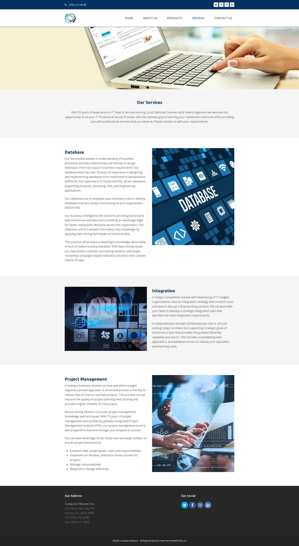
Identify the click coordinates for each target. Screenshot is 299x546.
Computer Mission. (129, 540)
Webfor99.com (179, 540)
